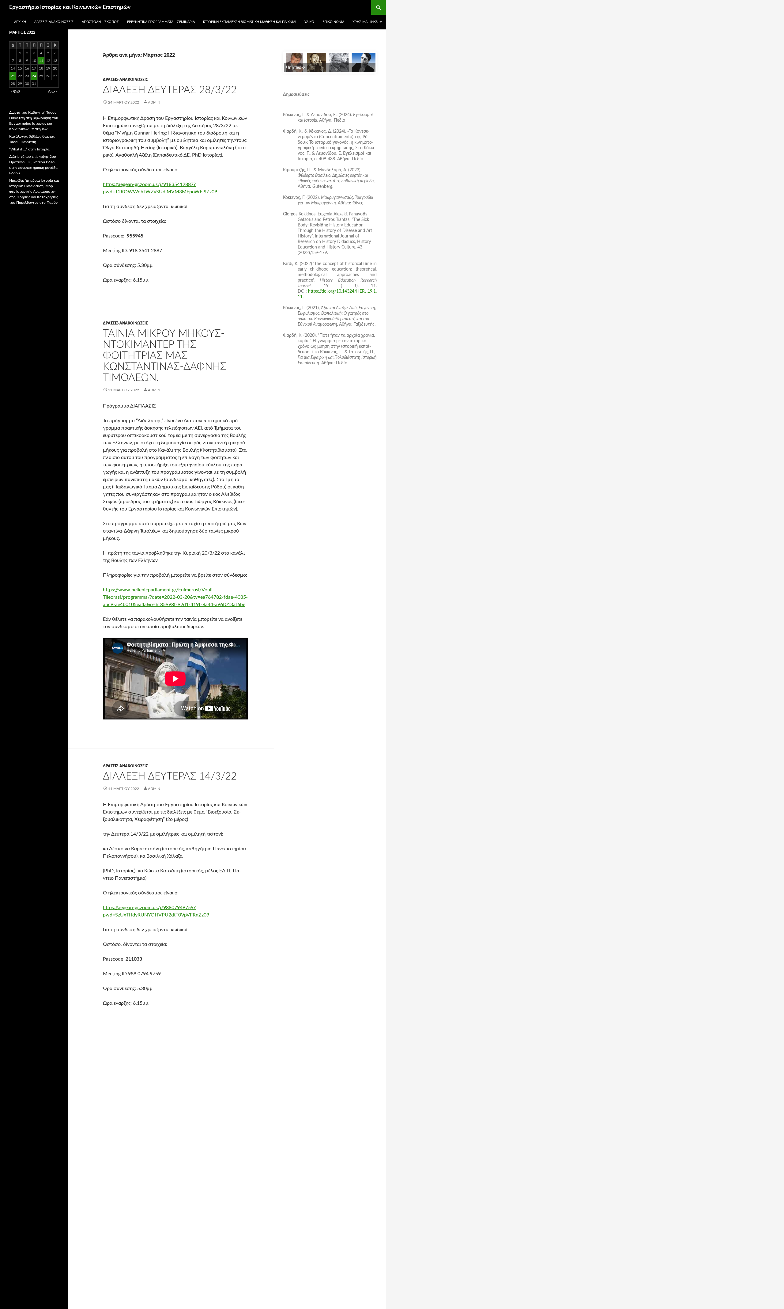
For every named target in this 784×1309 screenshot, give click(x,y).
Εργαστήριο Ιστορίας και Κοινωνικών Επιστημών (69, 7)
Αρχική (20, 22)
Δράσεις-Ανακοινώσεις (54, 22)
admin (154, 102)
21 (13, 76)
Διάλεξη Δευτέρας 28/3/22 (170, 90)
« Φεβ (15, 91)
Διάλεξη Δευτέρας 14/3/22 (170, 776)
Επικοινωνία (333, 22)
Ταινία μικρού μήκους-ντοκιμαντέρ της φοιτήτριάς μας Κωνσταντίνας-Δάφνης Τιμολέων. (164, 355)
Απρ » (52, 91)
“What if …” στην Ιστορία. (29, 149)
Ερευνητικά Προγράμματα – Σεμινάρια (161, 22)
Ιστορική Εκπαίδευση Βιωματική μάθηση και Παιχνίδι (249, 22)
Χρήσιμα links (365, 22)
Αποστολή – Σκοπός (100, 22)
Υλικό (309, 22)
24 (34, 76)
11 (41, 61)
